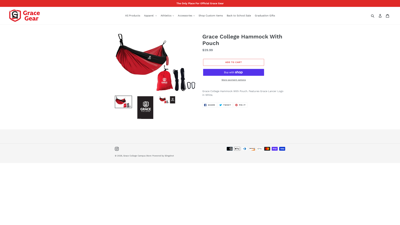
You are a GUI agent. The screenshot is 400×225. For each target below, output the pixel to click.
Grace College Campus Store (137, 156)
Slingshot (169, 156)
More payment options (234, 80)
